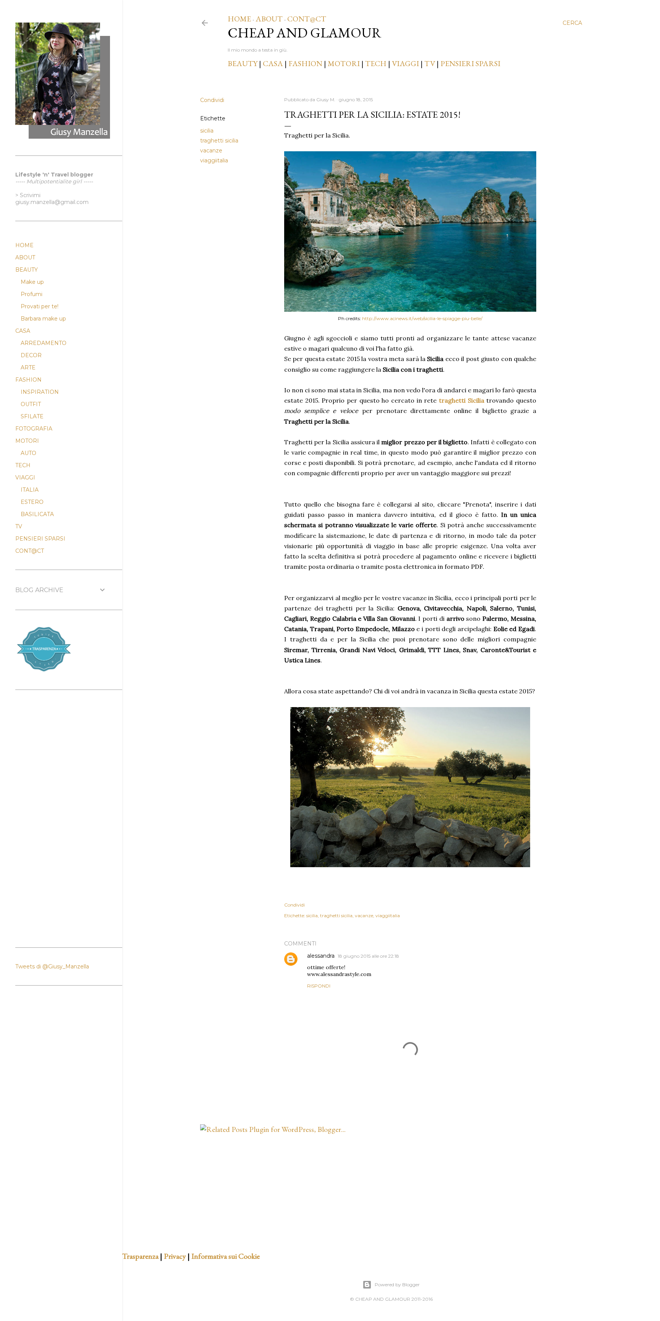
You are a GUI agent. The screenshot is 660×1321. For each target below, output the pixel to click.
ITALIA (30, 489)
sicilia (207, 130)
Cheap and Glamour (305, 33)
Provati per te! (39, 306)
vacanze (211, 150)
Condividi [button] (212, 100)
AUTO (28, 453)
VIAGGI (406, 63)
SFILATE (32, 416)
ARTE (28, 367)
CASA (273, 63)
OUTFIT (31, 404)
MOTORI (344, 63)
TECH (376, 63)
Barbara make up (43, 318)
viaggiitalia (214, 160)
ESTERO (32, 502)
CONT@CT (306, 19)
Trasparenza (140, 1256)
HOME (239, 19)
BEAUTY (242, 63)
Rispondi (318, 986)
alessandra (321, 955)
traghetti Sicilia (461, 400)
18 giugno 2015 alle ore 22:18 (368, 956)
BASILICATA (37, 514)
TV (429, 63)
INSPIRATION (40, 392)
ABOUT (269, 19)
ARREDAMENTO (43, 343)
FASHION (305, 63)
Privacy (175, 1256)
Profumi (31, 294)
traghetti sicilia (219, 140)
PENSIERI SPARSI (470, 63)
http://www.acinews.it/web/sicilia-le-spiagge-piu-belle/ (422, 318)
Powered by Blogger (397, 1284)
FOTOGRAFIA (33, 428)
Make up (32, 281)
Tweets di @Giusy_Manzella (52, 966)
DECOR (31, 355)
